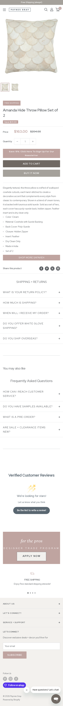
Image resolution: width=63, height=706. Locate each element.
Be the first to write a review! (31, 510)
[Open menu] (4, 10)
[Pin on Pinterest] (47, 268)
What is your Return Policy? (25, 292)
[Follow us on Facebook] (16, 679)
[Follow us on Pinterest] (5, 679)
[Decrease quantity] (17, 141)
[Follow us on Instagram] (10, 679)
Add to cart (31, 163)
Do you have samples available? (28, 406)
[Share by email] (58, 268)
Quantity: (7, 141)
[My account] (51, 9)
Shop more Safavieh (31, 257)
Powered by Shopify (11, 699)
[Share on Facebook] (41, 268)
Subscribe (14, 654)
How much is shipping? (19, 302)
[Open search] (46, 9)
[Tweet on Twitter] (52, 268)
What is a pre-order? (19, 417)
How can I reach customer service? (23, 394)
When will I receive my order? (26, 313)
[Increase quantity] (33, 141)
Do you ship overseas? (20, 338)
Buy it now (31, 173)
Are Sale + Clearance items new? (24, 429)
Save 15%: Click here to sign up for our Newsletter (31, 153)
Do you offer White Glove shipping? (23, 326)
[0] (57, 9)
